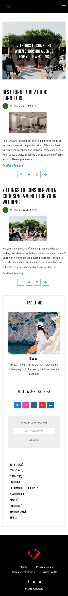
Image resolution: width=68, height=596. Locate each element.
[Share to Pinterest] (45, 174)
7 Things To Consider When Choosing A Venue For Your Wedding (34, 51)
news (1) (14, 499)
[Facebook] (34, 405)
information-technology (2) (24, 488)
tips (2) (13, 517)
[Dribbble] (25, 405)
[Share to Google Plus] (37, 174)
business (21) (16, 464)
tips (35, 106)
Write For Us (50, 572)
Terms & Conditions (23, 572)
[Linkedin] (50, 405)
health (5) (15, 482)
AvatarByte (38, 588)
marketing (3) (17, 494)
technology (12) (18, 511)
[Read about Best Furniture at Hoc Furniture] (5, 106)
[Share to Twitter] (29, 174)
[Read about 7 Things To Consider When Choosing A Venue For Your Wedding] (5, 210)
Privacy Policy (44, 567)
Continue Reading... (13, 165)
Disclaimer (22, 567)
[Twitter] (40, 582)
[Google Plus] (42, 405)
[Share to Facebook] (20, 174)
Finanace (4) (16, 476)
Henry (15, 106)
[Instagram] (34, 582)
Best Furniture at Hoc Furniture (24, 95)
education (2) (16, 470)
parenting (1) (16, 505)
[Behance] (17, 405)
